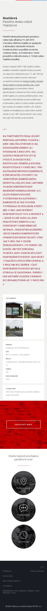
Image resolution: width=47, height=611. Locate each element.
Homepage (7, 571)
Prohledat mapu (23, 424)
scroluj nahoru (37, 571)
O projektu (7, 586)
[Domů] (3, 3)
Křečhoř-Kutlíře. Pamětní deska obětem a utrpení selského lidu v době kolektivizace (23, 85)
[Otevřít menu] (45, 3)
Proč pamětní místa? (12, 581)
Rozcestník (8, 576)
